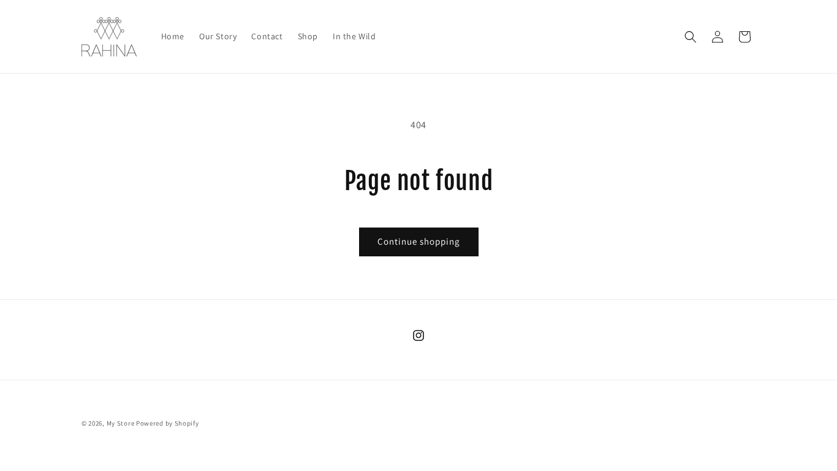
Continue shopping (418, 241)
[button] (690, 36)
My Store (121, 423)
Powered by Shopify (167, 423)
